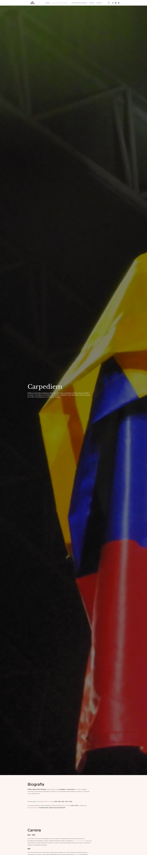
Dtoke (84, 840)
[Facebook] (115, 3)
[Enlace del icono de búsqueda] (108, 2)
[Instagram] (112, 3)
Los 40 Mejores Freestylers (60, 3)
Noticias (47, 3)
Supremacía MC (34, 807)
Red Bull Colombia (65, 805)
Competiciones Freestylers (79, 3)
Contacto (99, 3)
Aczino (78, 840)
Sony (74, 840)
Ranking (91, 3)
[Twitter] (118, 3)
